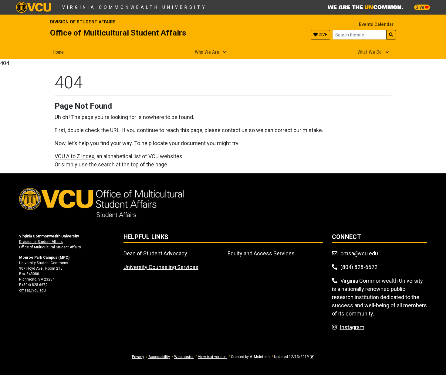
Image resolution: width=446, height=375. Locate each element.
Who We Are (207, 52)
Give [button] (322, 34)
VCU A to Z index (74, 156)
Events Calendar (376, 24)
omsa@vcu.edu (32, 290)
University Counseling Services (160, 267)
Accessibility (159, 357)
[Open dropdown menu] (224, 52)
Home (58, 52)
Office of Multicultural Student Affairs (118, 32)
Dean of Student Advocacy (155, 253)
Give (420, 7)
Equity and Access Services (261, 253)
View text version (212, 357)
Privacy (138, 357)
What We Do (369, 52)
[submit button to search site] (391, 34)
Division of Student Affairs (83, 22)
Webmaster (184, 357)
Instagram (352, 327)
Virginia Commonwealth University (134, 7)
